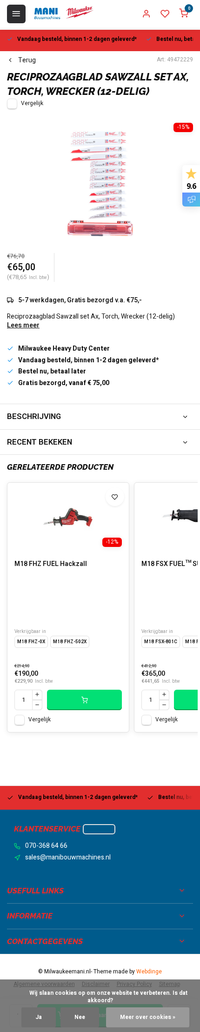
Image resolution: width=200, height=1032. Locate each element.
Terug (27, 60)
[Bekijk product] (84, 700)
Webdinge (149, 972)
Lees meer (23, 325)
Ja (38, 1017)
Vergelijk (32, 103)
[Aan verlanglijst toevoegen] (115, 496)
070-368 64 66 (46, 846)
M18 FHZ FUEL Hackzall (50, 564)
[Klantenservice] (99, 829)
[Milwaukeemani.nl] (63, 14)
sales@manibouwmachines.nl (68, 857)
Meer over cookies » (147, 1017)
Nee (79, 1017)
